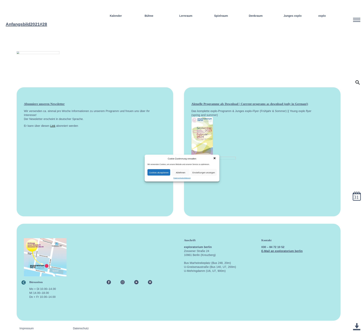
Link (52, 125)
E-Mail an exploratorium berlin (282, 251)
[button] (215, 158)
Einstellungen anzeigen (203, 172)
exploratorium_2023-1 (356, 319)
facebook (109, 282)
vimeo (150, 282)
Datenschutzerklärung (182, 178)
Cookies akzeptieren (159, 172)
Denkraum (256, 15)
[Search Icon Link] (357, 83)
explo (322, 15)
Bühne (149, 15)
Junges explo (293, 15)
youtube (136, 282)
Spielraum (221, 15)
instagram (122, 282)
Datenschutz (81, 328)
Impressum (26, 328)
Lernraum (185, 15)
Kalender (116, 15)
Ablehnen (180, 172)
